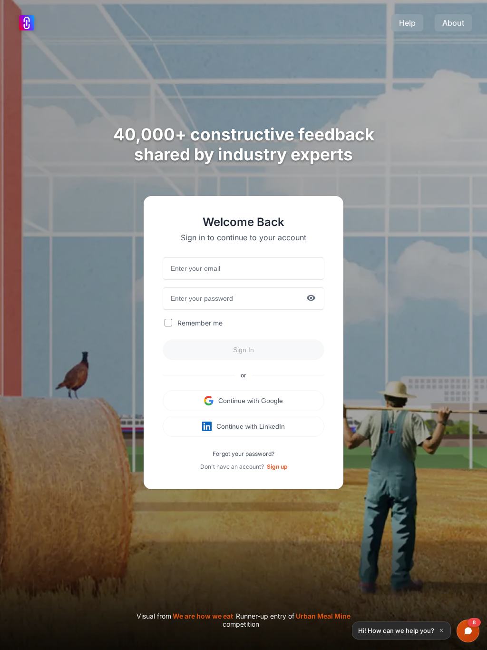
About (453, 23)
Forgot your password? (243, 453)
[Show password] (311, 298)
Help (407, 23)
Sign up (277, 466)
